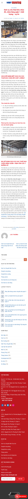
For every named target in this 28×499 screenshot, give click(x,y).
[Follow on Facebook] (2, 405)
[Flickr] (13, 405)
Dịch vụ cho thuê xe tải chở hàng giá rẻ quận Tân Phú (15, 310)
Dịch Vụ (3, 338)
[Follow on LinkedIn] (8, 405)
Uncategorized (5, 358)
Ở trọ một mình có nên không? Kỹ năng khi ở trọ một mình (16, 325)
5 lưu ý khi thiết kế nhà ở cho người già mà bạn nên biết (16, 315)
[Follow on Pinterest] (5, 405)
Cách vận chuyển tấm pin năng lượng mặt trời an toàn (7, 245)
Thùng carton (4, 277)
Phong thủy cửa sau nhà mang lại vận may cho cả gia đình (16, 320)
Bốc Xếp (3, 335)
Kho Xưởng (14, 7)
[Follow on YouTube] (10, 405)
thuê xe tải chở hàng (16, 214)
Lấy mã (20, 479)
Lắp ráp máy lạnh (5, 346)
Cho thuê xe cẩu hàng (6, 282)
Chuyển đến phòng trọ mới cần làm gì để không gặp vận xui (15, 305)
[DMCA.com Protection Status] (14, 488)
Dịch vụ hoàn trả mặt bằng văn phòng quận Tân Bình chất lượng (21, 245)
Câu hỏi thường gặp (6, 466)
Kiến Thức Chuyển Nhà (7, 344)
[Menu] (2, 2)
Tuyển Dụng (4, 469)
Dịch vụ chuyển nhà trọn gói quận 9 (14, 296)
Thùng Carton (4, 355)
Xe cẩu (3, 361)
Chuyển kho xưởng (6, 274)
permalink (14, 228)
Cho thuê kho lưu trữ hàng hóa (9, 280)
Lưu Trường (21, 18)
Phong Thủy (4, 352)
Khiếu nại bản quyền (6, 472)
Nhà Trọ (3, 349)
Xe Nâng (3, 364)
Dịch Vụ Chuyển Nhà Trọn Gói (8, 268)
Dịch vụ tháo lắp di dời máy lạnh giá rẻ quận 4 (15, 300)
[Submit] (25, 259)
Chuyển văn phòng (6, 271)
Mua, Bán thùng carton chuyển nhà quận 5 (15, 291)
